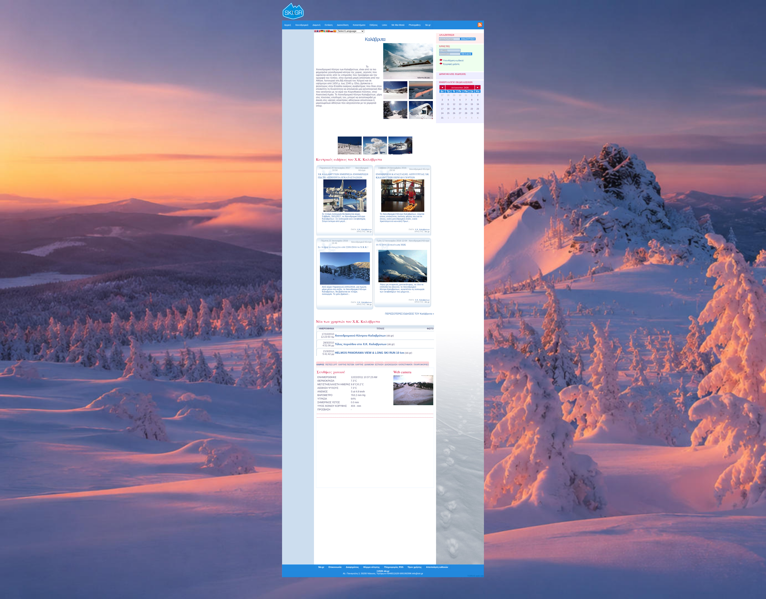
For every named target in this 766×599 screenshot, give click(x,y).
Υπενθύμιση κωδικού (453, 60)
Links (384, 25)
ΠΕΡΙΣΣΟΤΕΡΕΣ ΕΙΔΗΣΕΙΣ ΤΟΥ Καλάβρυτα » (409, 313)
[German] (322, 31)
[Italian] (325, 31)
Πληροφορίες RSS (393, 567)
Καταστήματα (359, 25)
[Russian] (331, 31)
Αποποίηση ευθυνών (437, 567)
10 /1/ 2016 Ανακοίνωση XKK (391, 244)
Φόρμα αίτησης (371, 567)
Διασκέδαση (342, 25)
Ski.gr (428, 25)
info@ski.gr (417, 573)
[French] (318, 31)
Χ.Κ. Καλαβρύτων (364, 230)
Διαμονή (316, 25)
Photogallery (415, 25)
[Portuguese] (328, 31)
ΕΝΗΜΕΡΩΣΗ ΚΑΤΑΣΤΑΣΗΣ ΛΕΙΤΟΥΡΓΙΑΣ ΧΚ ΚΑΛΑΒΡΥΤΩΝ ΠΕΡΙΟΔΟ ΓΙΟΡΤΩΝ (402, 175)
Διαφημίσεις (352, 567)
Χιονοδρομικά (301, 25)
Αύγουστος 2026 (460, 87)
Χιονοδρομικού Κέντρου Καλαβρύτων (360, 335)
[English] (315, 31)
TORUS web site (475, 576)
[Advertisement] (394, 11)
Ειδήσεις (374, 25)
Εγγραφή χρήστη (451, 64)
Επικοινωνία (335, 567)
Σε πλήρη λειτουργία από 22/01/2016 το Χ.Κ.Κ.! (343, 247)
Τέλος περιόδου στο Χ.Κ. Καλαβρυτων (361, 344)
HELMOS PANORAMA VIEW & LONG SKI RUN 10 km (369, 352)
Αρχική (287, 25)
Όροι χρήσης (415, 567)
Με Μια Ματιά (398, 25)
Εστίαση (329, 25)
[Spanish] (334, 31)
